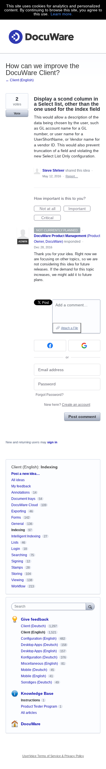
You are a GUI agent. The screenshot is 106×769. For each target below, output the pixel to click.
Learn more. (62, 14)
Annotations (20, 492)
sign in (52, 442)
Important (79, 208)
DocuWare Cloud (24, 505)
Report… (72, 176)
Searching (19, 555)
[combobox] (50, 606)
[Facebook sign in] (50, 345)
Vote (17, 113)
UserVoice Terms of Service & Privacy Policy (53, 756)
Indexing (49, 467)
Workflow (18, 586)
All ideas (18, 480)
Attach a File (69, 328)
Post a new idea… (25, 474)
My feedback (21, 486)
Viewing (17, 580)
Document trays (23, 499)
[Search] (90, 606)
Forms (16, 517)
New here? (67, 405)
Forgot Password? (50, 395)
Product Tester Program (39, 706)
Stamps (17, 568)
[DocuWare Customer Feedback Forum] (41, 36)
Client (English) (24, 467)
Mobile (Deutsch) (34, 670)
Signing (17, 561)
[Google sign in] (84, 345)
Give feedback (35, 619)
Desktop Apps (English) (39, 651)
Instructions (30, 700)
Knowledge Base (37, 693)
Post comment (82, 416)
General (17, 524)
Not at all (50, 208)
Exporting (18, 511)
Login (15, 549)
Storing (16, 574)
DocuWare (30, 724)
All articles (29, 713)
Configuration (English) (39, 639)
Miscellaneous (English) (40, 664)
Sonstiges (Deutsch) (37, 682)
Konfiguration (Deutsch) (39, 657)
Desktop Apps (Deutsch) (40, 645)
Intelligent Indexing (25, 536)
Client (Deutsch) (34, 626)
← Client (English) (20, 80)
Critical (51, 218)
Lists (14, 542)
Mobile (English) (34, 676)
